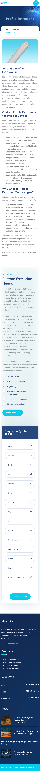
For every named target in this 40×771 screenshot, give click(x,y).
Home (7, 30)
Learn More (11, 413)
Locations (7, 676)
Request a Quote (20, 596)
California (5, 685)
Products (15, 30)
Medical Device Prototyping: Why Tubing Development (26, 732)
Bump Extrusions (11, 665)
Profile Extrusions (12, 668)
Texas (3, 692)
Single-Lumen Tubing (13, 660)
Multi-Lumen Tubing (13, 662)
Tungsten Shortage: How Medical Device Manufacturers (24, 719)
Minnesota (5, 698)
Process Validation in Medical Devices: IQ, (23, 753)
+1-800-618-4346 (11, 643)
